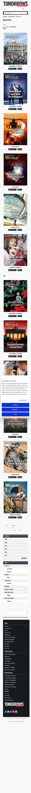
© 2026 (8, 718)
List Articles (13, 27)
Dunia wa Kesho (9, 700)
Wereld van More (9, 684)
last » (20, 530)
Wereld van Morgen (10, 682)
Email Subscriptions (10, 654)
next (24, 558)
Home (5, 16)
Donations (7, 635)
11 (16, 527)
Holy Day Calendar (10, 637)
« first (6, 525)
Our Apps (7, 644)
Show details (22, 400)
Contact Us (8, 633)
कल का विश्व (7, 695)
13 (25, 527)
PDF (21, 68)
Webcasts (7, 646)
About (6, 630)
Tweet (4, 24)
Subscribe (9, 571)
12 (20, 527)
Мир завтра (8, 698)
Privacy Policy (22, 718)
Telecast (7, 626)
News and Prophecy (9, 598)
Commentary (7, 580)
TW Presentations (9, 641)
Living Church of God (19, 721)
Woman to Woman (9, 589)
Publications (11, 16)
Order (8, 577)
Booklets (7, 574)
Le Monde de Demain (10, 676)
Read (6, 563)
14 (9, 530)
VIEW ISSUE (13, 68)
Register (9, 595)
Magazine (7, 566)
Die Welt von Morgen (10, 680)
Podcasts (7, 648)
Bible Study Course (9, 592)
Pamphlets (7, 586)
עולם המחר (7, 693)
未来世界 (7, 691)
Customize (14, 409)
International (9, 673)
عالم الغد (6, 689)
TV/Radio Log (8, 628)
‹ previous (13, 525)
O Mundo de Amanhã (10, 687)
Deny (15, 414)
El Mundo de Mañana (10, 678)
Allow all (15, 405)
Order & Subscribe (9, 639)
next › (14, 530)
